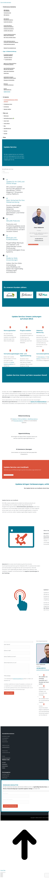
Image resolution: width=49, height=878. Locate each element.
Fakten (3, 767)
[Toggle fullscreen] (3, 872)
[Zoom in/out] (4, 872)
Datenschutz (5, 766)
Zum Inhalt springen (6, 2)
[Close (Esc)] (1, 872)
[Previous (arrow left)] (1, 875)
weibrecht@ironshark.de (42, 670)
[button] (11, 4)
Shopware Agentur (18, 420)
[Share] (2, 872)
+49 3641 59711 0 (5, 747)
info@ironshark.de (39, 240)
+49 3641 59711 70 (39, 238)
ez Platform (24, 419)
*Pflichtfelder (7, 675)
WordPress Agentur (33, 419)
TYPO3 (19, 419)
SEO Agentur (41, 356)
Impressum (4, 764)
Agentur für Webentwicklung (38, 401)
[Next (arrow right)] (2, 875)
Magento (14, 419)
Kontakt (4, 762)
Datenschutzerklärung (18, 678)
